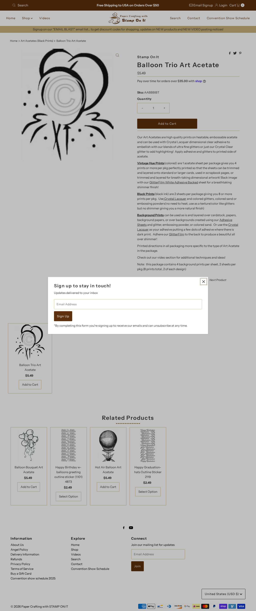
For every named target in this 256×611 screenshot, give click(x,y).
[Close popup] (203, 281)
